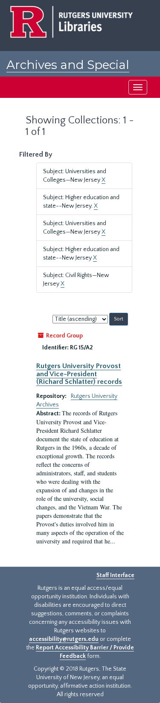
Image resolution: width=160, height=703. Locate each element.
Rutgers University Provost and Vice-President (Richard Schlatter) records (79, 374)
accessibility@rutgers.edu (64, 639)
